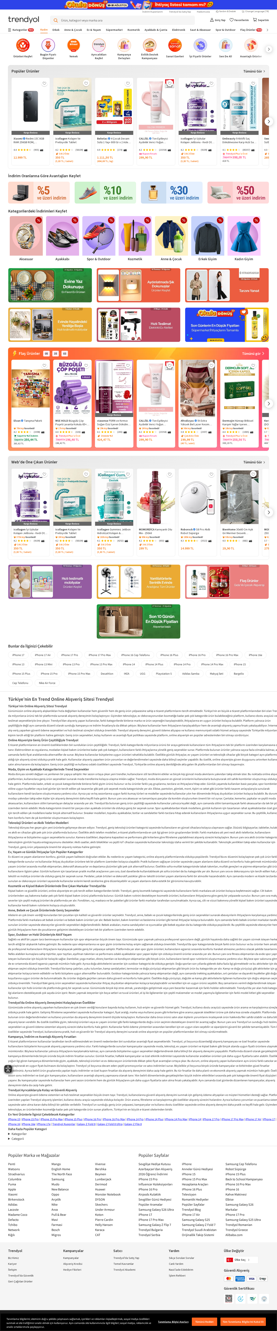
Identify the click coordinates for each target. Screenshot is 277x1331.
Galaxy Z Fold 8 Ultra (109, 1124)
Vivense (100, 1164)
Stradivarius (16, 1174)
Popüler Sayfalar (193, 1204)
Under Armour (105, 1209)
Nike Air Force (47, 683)
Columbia (14, 1179)
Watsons (14, 1169)
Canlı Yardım (176, 1264)
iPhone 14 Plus (154, 664)
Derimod (101, 1184)
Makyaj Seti (216, 673)
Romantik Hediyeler (195, 1199)
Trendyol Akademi (124, 1270)
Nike (55, 1204)
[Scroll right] (264, 30)
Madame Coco (17, 1215)
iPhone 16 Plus (169, 655)
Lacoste (13, 1209)
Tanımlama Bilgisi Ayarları (173, 1321)
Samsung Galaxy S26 (239, 1204)
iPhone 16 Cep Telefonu (135, 655)
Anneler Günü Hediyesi (197, 1169)
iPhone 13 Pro (71, 664)
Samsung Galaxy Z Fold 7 (199, 1225)
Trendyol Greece (236, 1230)
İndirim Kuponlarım (152, 12)
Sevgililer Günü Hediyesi (154, 1199)
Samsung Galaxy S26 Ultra (156, 1209)
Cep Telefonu (20, 683)
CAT (97, 1235)
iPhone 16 (14, 1124)
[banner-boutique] (50, 285)
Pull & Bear (59, 1215)
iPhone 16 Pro (197, 655)
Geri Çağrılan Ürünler (20, 1282)
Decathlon (107, 673)
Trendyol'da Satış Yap (180, 12)
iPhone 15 (240, 664)
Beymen (100, 1174)
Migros (56, 1235)
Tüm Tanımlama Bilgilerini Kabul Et (243, 1321)
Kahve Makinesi (236, 1194)
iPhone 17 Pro (69, 655)
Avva (55, 1209)
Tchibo (12, 1225)
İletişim (12, 1270)
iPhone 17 (18, 655)
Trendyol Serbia (149, 1235)
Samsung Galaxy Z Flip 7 (154, 1225)
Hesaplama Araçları (195, 1184)
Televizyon (189, 1194)
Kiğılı (11, 1235)
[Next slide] (261, 49)
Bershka (100, 1169)
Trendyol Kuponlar (63, 1124)
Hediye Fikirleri (72, 1270)
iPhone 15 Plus (21, 673)
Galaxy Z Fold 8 (86, 1124)
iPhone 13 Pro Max (101, 664)
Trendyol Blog (191, 1209)
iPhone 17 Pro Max (100, 655)
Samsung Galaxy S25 (196, 1220)
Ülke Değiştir (234, 1250)
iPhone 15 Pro (49, 673)
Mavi (55, 1220)
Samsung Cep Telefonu (241, 1164)
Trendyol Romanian (238, 1225)
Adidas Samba (190, 673)
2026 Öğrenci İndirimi (153, 1174)
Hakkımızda (203, 12)
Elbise (229, 1199)
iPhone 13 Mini (43, 664)
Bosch (56, 1230)
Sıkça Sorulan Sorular (181, 1258)
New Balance (60, 1189)
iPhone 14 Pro (182, 664)
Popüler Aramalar (150, 1204)
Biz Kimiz (13, 1258)
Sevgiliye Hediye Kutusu (154, 1164)
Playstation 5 (164, 673)
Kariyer (12, 1264)
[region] (138, 1322)
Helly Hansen (104, 1225)
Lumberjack (103, 1179)
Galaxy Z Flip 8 (133, 1124)
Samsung (58, 1179)
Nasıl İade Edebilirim (181, 1270)
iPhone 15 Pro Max (79, 673)
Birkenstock (16, 1199)
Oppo (55, 1194)
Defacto (13, 1220)
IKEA (126, 673)
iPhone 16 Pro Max (227, 655)
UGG (142, 673)
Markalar (231, 1209)
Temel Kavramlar (123, 1264)
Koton (99, 1215)
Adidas (12, 1204)
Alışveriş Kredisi (72, 1264)
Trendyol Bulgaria (150, 1230)
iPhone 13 (18, 664)
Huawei (100, 1189)
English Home (61, 1169)
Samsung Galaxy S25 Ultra (243, 1220)
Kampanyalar (71, 1258)
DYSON (100, 1199)
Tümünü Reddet (204, 1321)
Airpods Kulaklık (149, 1194)
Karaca (99, 1230)
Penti (11, 1164)
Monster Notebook (108, 1194)
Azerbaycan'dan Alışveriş (155, 1169)
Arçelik (56, 1199)
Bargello (239, 673)
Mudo (55, 1184)
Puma (12, 1184)
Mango (56, 1164)
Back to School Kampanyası (244, 1179)
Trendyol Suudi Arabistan (199, 1230)
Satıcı (117, 1250)
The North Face (62, 1174)
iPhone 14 (129, 664)
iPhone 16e (255, 655)
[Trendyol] (23, 20)
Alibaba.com (234, 1235)
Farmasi (57, 1225)
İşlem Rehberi (177, 1276)
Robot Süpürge (235, 1169)
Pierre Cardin (104, 1220)
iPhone (187, 1164)
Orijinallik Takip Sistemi (198, 1235)
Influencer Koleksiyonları (155, 1184)
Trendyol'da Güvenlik (21, 1276)
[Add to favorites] (44, 83)
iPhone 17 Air (43, 655)
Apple (12, 1189)
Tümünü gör (251, 354)
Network (14, 1230)
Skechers (101, 1204)
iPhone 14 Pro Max (212, 664)
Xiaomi (12, 1194)
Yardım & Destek (227, 11)
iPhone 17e (43, 1124)
